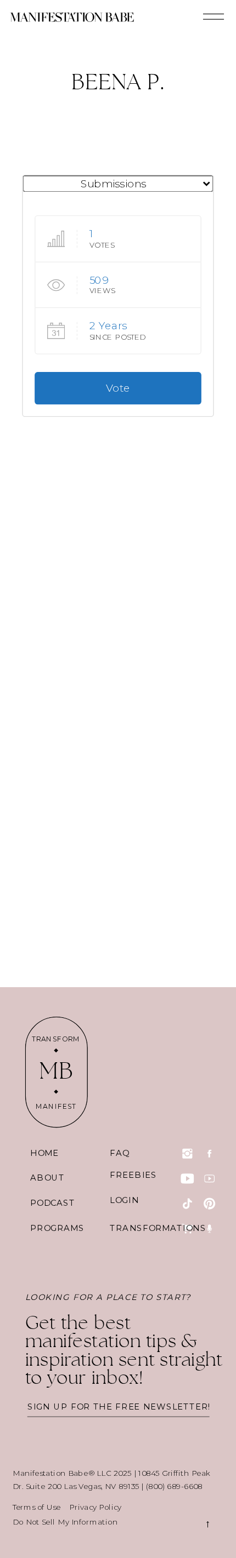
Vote (118, 388)
